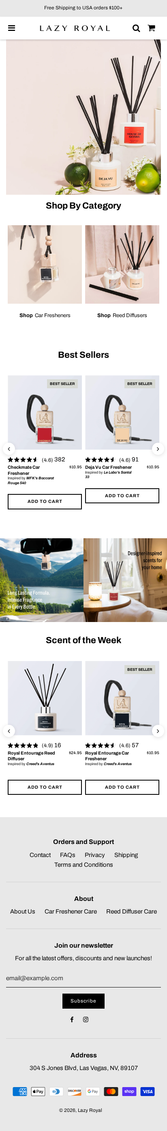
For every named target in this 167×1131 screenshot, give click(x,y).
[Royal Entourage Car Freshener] (122, 698)
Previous (9, 453)
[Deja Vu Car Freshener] (122, 412)
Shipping (126, 855)
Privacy (95, 855)
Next (158, 453)
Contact (40, 855)
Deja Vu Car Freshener (108, 467)
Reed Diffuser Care (131, 911)
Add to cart (45, 501)
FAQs (67, 855)
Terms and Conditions (83, 864)
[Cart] (151, 28)
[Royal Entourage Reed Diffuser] (45, 698)
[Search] (136, 28)
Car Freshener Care (71, 911)
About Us (22, 911)
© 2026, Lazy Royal (80, 1110)
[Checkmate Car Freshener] (45, 412)
